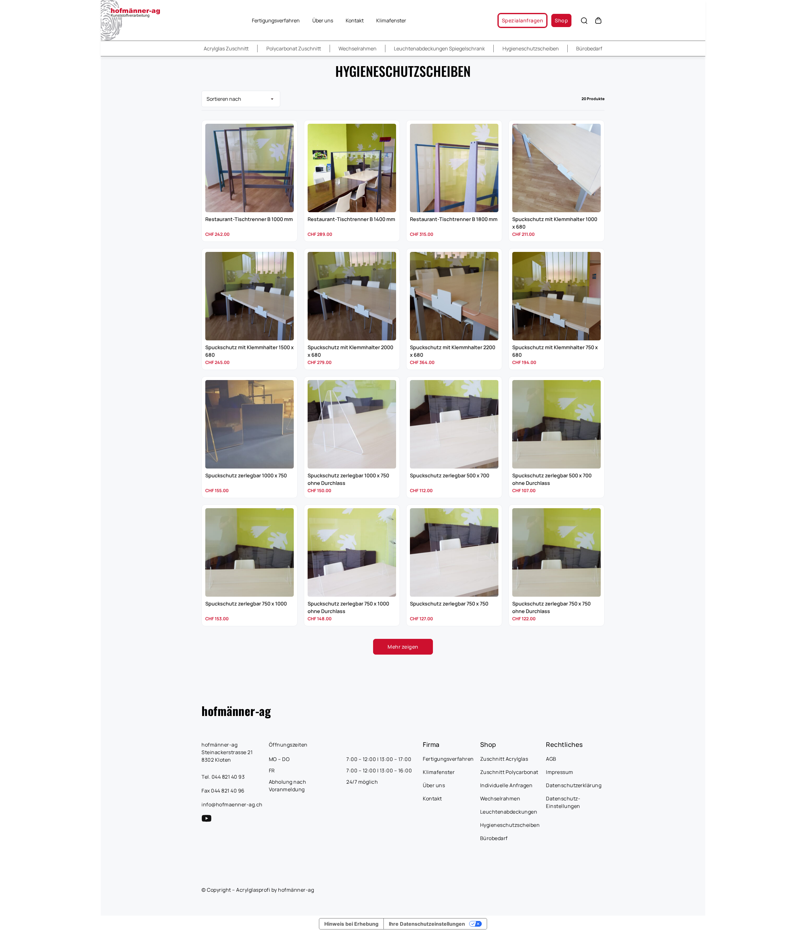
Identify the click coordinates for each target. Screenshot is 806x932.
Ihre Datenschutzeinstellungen (427, 924)
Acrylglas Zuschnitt (226, 48)
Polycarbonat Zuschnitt (293, 48)
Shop (561, 20)
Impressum (559, 772)
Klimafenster (391, 20)
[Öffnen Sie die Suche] (584, 20)
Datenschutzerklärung (573, 785)
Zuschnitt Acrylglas (504, 758)
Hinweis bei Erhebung (351, 924)
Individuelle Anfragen (506, 785)
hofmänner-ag (236, 710)
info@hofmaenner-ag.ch (232, 804)
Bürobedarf (589, 48)
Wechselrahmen (357, 48)
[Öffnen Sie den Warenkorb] (598, 20)
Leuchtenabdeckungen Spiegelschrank (439, 48)
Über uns (322, 20)
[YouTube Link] (207, 818)
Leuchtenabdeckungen (508, 811)
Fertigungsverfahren (276, 20)
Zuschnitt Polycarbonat (509, 772)
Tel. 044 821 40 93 (223, 776)
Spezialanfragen (522, 20)
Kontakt (355, 20)
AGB (551, 758)
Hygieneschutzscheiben (530, 48)
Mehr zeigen (403, 646)
